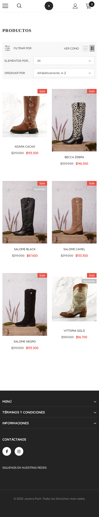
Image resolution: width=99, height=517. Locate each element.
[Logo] (49, 6)
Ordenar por (15, 73)
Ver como (71, 48)
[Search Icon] (19, 6)
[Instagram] (19, 451)
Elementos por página (17, 60)
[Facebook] (6, 451)
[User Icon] (75, 6)
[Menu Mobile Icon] (5, 6)
